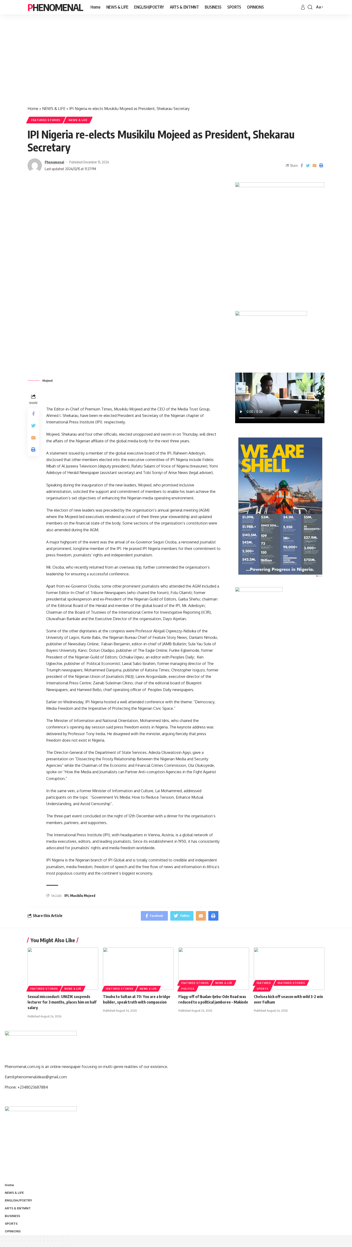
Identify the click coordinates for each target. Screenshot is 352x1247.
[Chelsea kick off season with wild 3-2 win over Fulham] (289, 968)
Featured (264, 982)
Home (33, 108)
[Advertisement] (176, 64)
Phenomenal (55, 7)
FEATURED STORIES (45, 120)
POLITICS (187, 988)
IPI (66, 896)
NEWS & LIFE (53, 108)
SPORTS (262, 988)
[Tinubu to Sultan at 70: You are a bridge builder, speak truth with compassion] (138, 968)
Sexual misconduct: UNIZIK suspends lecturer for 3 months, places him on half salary (62, 1002)
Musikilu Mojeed (82, 896)
